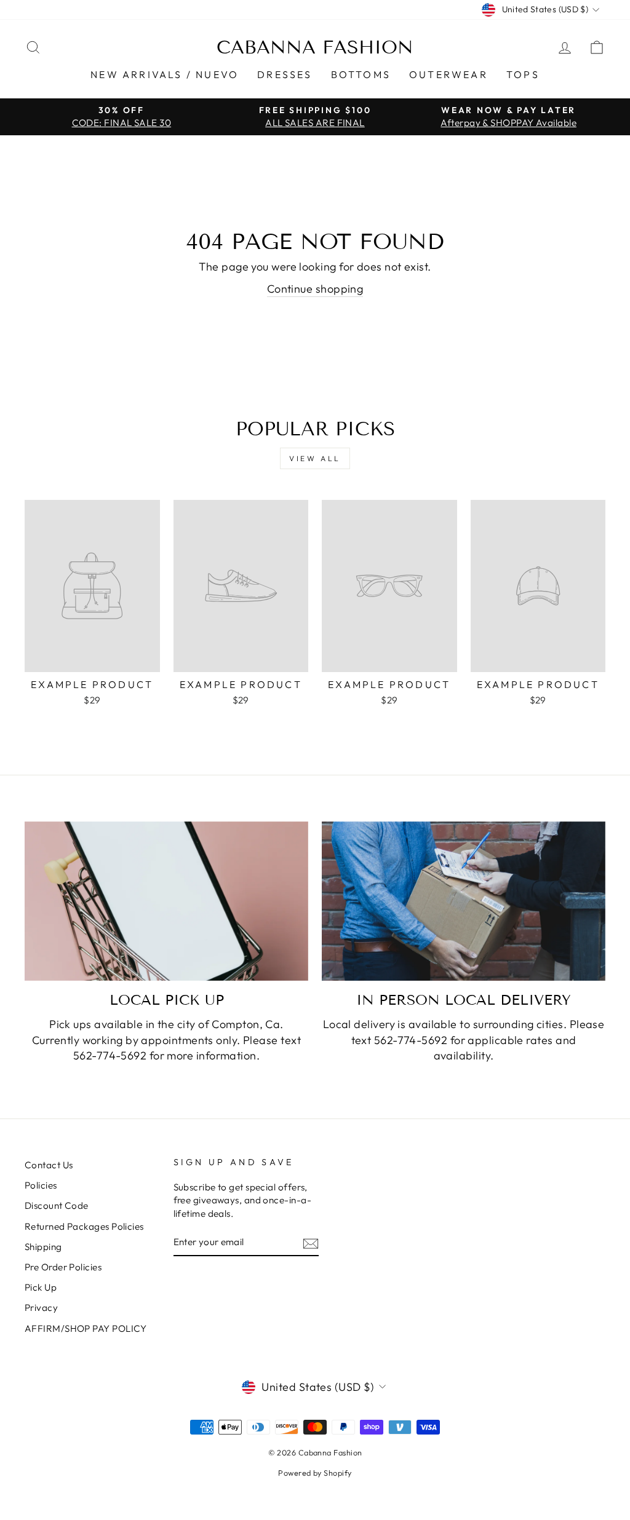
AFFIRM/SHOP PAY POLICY (86, 1328)
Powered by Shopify (314, 1473)
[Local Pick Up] (166, 901)
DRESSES (284, 74)
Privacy (41, 1307)
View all (315, 458)
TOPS (523, 74)
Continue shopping (315, 289)
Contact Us (49, 1165)
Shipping (43, 1247)
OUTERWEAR (448, 74)
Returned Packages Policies (84, 1226)
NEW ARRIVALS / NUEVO (164, 74)
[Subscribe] (311, 1243)
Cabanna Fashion (315, 47)
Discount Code (57, 1205)
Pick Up (41, 1287)
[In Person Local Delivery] (463, 901)
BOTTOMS (361, 74)
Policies (41, 1185)
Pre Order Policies (63, 1267)
